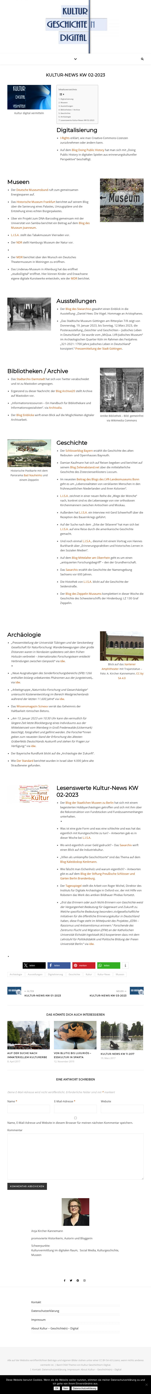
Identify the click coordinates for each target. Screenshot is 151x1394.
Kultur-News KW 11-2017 (117, 1054)
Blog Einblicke (25, 415)
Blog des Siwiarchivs (78, 309)
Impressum (38, 1319)
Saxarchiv (72, 569)
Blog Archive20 (65, 391)
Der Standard (25, 761)
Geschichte (65, 113)
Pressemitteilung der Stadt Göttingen (98, 348)
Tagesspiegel (74, 885)
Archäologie (66, 117)
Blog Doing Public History (88, 150)
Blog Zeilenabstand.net (84, 467)
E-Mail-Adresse (64, 1101)
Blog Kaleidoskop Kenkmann (78, 861)
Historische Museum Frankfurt (36, 202)
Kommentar (14, 1130)
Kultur (89, 974)
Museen (64, 102)
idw (62, 661)
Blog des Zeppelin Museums (84, 593)
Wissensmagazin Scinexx (33, 706)
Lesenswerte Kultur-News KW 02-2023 (77, 120)
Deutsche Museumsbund (32, 190)
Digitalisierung (67, 99)
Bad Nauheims (33, 475)
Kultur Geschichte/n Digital (95, 1364)
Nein (65, 1388)
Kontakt (36, 1302)
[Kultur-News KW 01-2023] (14, 991)
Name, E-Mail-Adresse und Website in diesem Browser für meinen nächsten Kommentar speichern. (70, 1123)
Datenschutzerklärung (45, 1311)
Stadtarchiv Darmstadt (31, 379)
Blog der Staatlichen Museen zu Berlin (90, 802)
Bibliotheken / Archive (70, 110)
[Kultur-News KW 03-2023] (137, 991)
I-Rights (65, 138)
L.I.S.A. (15, 235)
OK (57, 1388)
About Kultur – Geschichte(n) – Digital (54, 1328)
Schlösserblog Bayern (79, 450)
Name (12, 1101)
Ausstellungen (67, 106)
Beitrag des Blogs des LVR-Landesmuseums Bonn (108, 479)
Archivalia (55, 407)
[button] (34, 965)
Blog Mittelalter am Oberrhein (91, 557)
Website (106, 1101)
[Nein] (146, 1384)
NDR (19, 242)
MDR (19, 257)
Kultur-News (104, 974)
